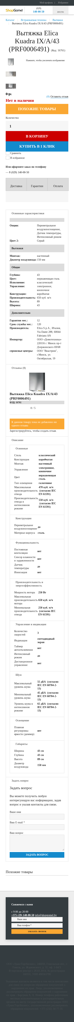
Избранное (62, 2)
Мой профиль (46, 2)
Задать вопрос (37, 854)
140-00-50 (38, 11)
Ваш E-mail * (17, 822)
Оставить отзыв (59, 96)
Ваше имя (15, 812)
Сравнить (15, 153)
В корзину (37, 136)
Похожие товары (37, 109)
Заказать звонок (37, 931)
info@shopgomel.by (46, 915)
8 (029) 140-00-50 (19, 172)
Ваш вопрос (16, 833)
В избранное (17, 158)
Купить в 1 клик (37, 146)
